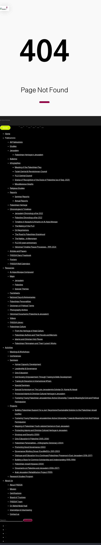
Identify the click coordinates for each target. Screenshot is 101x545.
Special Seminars (22, 385)
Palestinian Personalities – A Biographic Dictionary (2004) (39, 443)
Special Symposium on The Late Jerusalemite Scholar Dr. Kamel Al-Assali (46, 389)
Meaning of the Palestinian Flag (28, 167)
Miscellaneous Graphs (24, 184)
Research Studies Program (21, 476)
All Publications (16, 142)
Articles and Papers (18, 251)
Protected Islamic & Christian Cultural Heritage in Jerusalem (40, 394)
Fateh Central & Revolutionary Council (31, 171)
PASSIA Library (16, 322)
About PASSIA (16, 485)
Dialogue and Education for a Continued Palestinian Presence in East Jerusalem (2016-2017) (53, 455)
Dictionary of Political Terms (22, 306)
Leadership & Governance (26, 369)
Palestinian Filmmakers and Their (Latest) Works (35, 343)
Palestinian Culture (18, 327)
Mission (13, 489)
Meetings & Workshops (19, 352)
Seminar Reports (22, 197)
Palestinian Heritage (18, 205)
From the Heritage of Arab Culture (29, 331)
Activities (9, 348)
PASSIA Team (16, 502)
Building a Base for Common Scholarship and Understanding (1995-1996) (45, 460)
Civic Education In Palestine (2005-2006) (32, 439)
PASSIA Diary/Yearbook (20, 255)
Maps (12, 276)
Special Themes (22, 289)
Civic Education (21, 373)
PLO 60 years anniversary (26, 243)
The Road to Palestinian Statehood (30, 234)
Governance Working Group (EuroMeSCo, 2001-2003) (37, 451)
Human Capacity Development (28, 364)
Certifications (15, 493)
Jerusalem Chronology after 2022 (29, 213)
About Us (9, 481)
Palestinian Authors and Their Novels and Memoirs (36, 335)
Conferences (15, 356)
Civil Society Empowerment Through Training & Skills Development (43, 377)
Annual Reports (21, 201)
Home (7, 134)
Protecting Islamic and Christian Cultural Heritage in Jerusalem (41, 430)
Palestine (19, 285)
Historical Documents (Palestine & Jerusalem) (29, 314)
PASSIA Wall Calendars (20, 264)
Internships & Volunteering (21, 510)
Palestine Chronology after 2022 (28, 218)
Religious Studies (17, 188)
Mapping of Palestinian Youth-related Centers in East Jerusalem (42, 426)
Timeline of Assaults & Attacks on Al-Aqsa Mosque (36, 222)
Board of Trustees (18, 497)
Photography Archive (19, 310)
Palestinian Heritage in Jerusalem (29, 155)
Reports (13, 192)
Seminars (14, 360)
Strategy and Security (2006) (27, 435)
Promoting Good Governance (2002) (30, 447)
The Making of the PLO (24, 226)
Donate (5, 128)
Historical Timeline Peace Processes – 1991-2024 (35, 247)
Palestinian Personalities (20, 301)
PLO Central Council (23, 176)
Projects (13, 406)
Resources (9, 268)
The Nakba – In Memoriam (26, 239)
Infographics (15, 163)
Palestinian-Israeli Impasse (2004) (29, 464)
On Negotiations (22, 230)
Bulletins (13, 159)
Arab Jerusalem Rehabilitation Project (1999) (33, 472)
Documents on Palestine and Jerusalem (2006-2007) (37, 468)
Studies (13, 146)
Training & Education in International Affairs (33, 381)
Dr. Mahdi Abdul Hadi (18, 506)
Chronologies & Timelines (20, 209)
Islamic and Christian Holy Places (29, 339)
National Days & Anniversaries (22, 297)
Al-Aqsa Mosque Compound (22, 272)
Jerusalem (14, 150)
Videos (13, 318)
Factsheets (15, 293)
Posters (13, 260)
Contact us (14, 514)
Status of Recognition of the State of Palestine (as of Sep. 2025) (42, 180)
